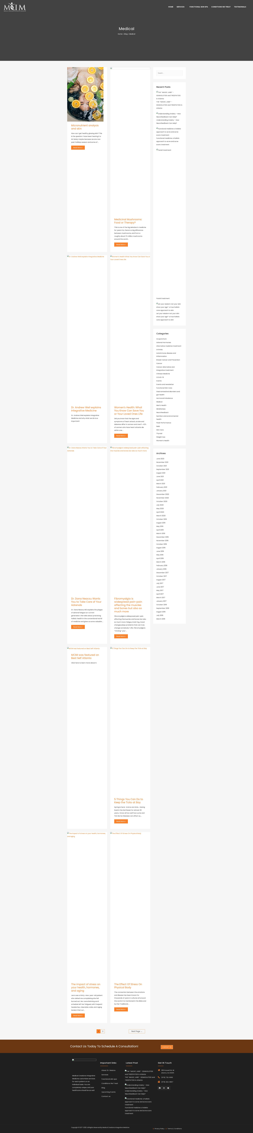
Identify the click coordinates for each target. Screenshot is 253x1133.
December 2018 (162, 537)
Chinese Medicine (163, 374)
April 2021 (160, 480)
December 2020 (162, 494)
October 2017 (161, 576)
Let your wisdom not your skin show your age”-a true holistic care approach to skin (168, 316)
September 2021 (162, 469)
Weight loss (160, 437)
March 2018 (160, 562)
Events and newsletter (165, 384)
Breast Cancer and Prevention (168, 360)
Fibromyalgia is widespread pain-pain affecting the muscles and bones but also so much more (128, 605)
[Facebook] (159, 1088)
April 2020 (160, 512)
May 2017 (159, 590)
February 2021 (161, 487)
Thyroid (159, 433)
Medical (159, 402)
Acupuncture (161, 339)
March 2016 (160, 619)
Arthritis (159, 349)
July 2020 (160, 505)
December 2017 (162, 572)
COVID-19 (160, 377)
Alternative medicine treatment (168, 346)
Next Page (136, 1031)
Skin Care (160, 430)
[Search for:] (169, 73)
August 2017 (160, 580)
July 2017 (159, 583)
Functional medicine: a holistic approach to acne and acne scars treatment (167, 141)
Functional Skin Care (164, 388)
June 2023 (160, 459)
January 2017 (161, 601)
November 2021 (162, 462)
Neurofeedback (162, 412)
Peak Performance (163, 423)
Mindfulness (160, 409)
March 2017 (160, 597)
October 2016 (161, 605)
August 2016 (160, 612)
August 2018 (160, 548)
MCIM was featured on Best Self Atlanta (85, 656)
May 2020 (160, 508)
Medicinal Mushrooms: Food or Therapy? (128, 221)
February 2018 (161, 565)
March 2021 (160, 483)
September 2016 (162, 608)
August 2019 (160, 523)
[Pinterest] (168, 1088)
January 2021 (161, 491)
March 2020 (161, 516)
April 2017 (160, 594)
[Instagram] (164, 1088)
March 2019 (160, 533)
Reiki (158, 426)
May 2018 (159, 555)
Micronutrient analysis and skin (85, 127)
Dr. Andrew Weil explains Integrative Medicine (86, 409)
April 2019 (160, 530)
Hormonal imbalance (164, 398)
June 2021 (160, 476)
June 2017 (160, 587)
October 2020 (161, 501)
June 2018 (160, 551)
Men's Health (161, 405)
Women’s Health (162, 440)
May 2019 (159, 526)
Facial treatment (163, 298)
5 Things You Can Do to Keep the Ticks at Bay (128, 801)
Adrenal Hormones (163, 342)
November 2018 (162, 540)
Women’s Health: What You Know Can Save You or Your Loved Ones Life (129, 411)
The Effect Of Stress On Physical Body (128, 986)
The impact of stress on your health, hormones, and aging (85, 987)
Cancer (159, 363)
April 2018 (160, 558)
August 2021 (160, 473)
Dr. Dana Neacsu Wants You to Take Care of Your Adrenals (86, 602)
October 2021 (161, 466)
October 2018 (161, 544)
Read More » (78, 147)
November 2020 (162, 498)
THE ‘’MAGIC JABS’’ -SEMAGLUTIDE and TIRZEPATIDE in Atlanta (169, 105)
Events (159, 381)
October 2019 (161, 519)
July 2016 (159, 615)
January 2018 (161, 569)
